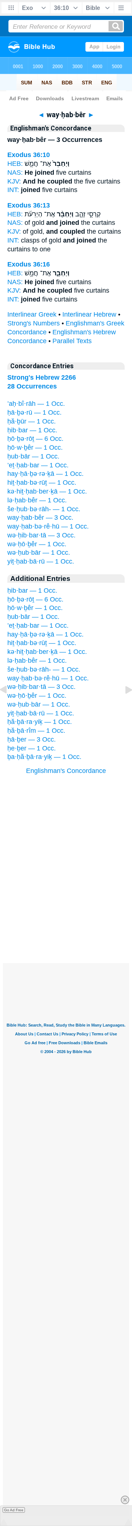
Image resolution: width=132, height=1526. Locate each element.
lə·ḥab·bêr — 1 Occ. (37, 500)
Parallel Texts (72, 341)
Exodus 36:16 (28, 264)
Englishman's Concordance (66, 770)
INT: (13, 190)
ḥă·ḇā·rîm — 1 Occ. (36, 730)
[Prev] (9, 706)
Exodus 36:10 (28, 154)
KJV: (14, 181)
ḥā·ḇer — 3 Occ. (31, 739)
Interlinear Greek (31, 314)
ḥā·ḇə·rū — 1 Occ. (34, 412)
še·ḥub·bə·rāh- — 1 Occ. (43, 509)
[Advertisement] (66, 917)
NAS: (15, 172)
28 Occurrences (32, 386)
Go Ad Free (13, 1510)
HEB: (15, 163)
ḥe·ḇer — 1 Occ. (31, 748)
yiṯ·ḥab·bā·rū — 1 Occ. (40, 561)
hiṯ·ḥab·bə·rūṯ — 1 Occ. (41, 482)
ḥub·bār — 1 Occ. (33, 456)
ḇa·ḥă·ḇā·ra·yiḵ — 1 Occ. (44, 756)
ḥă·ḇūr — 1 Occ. (31, 421)
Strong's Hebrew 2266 (41, 377)
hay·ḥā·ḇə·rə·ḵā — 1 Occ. (45, 473)
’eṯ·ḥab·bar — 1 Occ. (38, 465)
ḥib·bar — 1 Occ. (32, 430)
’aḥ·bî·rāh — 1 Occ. (36, 403)
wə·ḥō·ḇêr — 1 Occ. (36, 544)
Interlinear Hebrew (89, 314)
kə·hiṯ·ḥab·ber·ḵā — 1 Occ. (47, 491)
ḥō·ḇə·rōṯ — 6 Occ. (35, 438)
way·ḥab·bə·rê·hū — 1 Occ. (48, 526)
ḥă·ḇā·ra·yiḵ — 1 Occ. (39, 721)
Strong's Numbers (33, 323)
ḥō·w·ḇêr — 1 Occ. (35, 447)
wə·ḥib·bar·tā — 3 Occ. (41, 535)
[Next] (123, 706)
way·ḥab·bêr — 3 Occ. (40, 517)
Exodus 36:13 (28, 205)
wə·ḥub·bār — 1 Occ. (38, 552)
